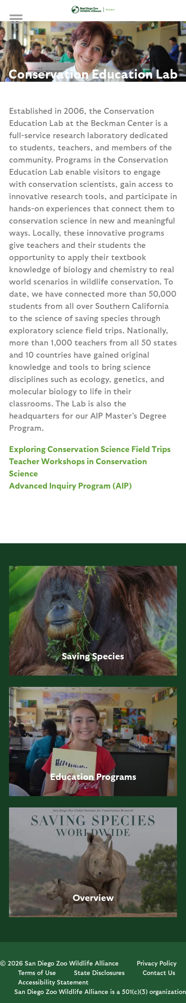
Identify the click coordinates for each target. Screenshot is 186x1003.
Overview (93, 897)
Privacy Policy (157, 963)
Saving (76, 655)
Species (108, 655)
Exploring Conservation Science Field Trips (90, 448)
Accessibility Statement (53, 982)
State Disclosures (99, 972)
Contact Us (159, 972)
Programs (116, 776)
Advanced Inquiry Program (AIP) (70, 485)
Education (72, 776)
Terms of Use (37, 972)
